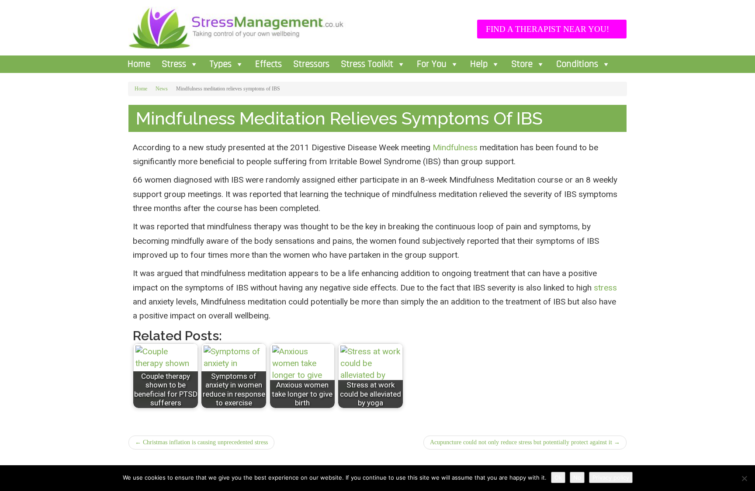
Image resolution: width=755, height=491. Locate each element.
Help (479, 64)
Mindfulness (455, 147)
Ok (558, 477)
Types (221, 64)
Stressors (311, 64)
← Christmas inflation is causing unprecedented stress (201, 442)
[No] (744, 478)
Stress (174, 64)
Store (522, 64)
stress (605, 288)
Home (139, 64)
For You (432, 64)
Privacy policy (610, 477)
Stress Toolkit (367, 64)
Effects (268, 64)
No (577, 477)
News (162, 89)
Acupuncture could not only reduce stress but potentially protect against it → (525, 442)
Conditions (577, 64)
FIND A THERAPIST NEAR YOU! (548, 29)
